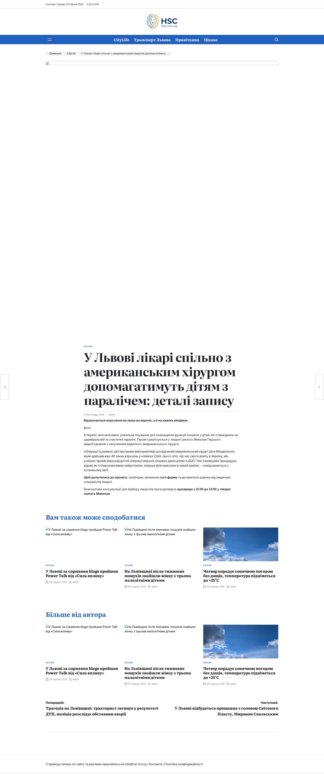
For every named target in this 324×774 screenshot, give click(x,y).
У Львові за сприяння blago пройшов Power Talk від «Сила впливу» (82, 573)
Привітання (187, 39)
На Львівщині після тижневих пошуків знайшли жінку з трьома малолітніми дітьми (157, 575)
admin (112, 414)
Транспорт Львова (152, 39)
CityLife (121, 39)
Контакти (155, 764)
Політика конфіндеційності (183, 764)
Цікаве (211, 39)
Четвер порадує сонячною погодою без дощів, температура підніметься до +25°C (239, 575)
